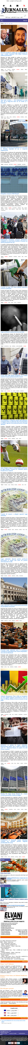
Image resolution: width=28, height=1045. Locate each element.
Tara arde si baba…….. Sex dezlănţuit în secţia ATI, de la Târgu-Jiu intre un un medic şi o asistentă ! (14, 101)
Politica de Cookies (19, 1039)
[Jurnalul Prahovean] (4, 6)
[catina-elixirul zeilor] (14, 872)
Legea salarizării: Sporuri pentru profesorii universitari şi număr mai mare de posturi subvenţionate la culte (14, 560)
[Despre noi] (10, 6)
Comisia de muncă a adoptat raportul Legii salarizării (14, 514)
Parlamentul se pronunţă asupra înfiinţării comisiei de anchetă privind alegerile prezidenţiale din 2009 (14, 841)
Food (2, 860)
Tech (2, 886)
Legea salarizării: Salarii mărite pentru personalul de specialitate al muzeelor (14, 605)
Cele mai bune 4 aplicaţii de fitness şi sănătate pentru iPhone (14, 900)
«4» (11, 23)
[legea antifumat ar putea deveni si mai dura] (14, 330)
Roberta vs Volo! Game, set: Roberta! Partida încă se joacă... (13, 976)
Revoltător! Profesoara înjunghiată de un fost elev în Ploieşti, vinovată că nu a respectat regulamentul (14, 149)
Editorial (24, 961)
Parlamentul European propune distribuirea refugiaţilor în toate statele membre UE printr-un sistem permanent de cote (14, 241)
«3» (9, 23)
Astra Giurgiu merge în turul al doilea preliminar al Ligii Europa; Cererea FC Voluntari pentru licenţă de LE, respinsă (14, 469)
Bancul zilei (24, 937)
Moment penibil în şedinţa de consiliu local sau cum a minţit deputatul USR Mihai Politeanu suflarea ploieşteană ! (14, 54)
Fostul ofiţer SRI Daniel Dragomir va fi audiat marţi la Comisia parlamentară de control (14, 376)
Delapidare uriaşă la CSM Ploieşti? (10, 193)
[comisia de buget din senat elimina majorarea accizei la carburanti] (14, 285)
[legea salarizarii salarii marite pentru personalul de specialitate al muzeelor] (14, 603)
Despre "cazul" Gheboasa (7, 964)
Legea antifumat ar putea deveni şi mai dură (12, 332)
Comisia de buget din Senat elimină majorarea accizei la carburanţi (14, 287)
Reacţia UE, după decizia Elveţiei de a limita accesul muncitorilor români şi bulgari (14, 794)
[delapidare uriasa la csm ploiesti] (14, 192)
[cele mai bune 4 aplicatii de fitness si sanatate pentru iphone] (14, 898)
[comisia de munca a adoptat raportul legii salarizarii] (14, 512)
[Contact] (17, 6)
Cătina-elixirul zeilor (5, 873)
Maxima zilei (23, 999)
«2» (7, 23)
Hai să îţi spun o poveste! (7, 988)
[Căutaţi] (25, 16)
